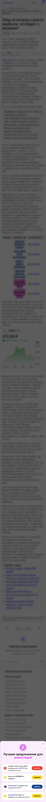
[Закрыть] (43, 744)
